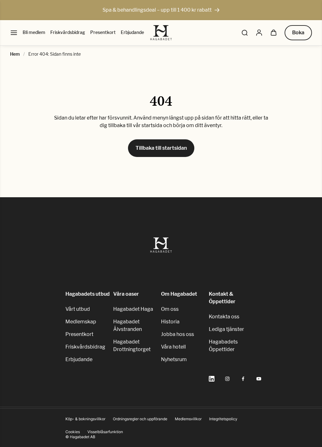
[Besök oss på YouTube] (259, 379)
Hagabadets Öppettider (223, 345)
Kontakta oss (224, 317)
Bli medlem (34, 32)
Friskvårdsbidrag (67, 32)
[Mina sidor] (259, 32)
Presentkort (103, 32)
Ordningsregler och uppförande (140, 418)
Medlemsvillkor (188, 418)
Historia (170, 322)
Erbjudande (132, 32)
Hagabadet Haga (133, 309)
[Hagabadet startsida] (161, 32)
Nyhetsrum (174, 359)
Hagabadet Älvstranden (127, 325)
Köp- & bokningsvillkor (85, 418)
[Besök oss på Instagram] (227, 379)
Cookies (72, 431)
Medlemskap (80, 322)
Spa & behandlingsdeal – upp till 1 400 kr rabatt (157, 10)
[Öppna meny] (14, 32)
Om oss (170, 309)
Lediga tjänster (226, 329)
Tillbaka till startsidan (161, 148)
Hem (15, 54)
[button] (244, 32)
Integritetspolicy (223, 418)
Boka (298, 33)
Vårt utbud (77, 309)
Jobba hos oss (177, 334)
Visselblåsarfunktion (105, 431)
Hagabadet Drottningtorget (132, 345)
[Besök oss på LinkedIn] (211, 379)
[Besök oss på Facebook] (243, 379)
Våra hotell (173, 347)
